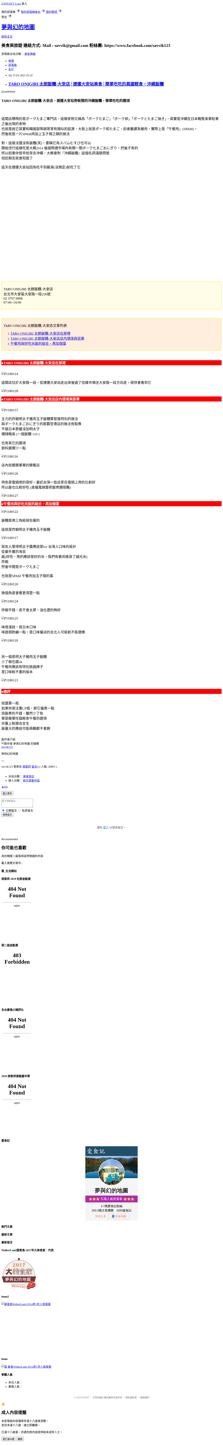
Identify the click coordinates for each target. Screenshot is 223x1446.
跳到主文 (7, 36)
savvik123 (7, 746)
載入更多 (7, 793)
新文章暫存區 (31, 780)
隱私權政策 (131, 1397)
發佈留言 (7, 814)
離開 (20, 1439)
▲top (4, 786)
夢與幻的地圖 (18, 27)
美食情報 (30, 53)
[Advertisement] (105, 196)
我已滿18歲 (8, 1439)
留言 (34, 766)
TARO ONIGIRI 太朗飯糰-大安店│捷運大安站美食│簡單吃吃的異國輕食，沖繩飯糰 (86, 84)
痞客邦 (26, 766)
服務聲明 (144, 1397)
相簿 (11, 60)
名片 (11, 69)
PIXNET (85, 1397)
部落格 (12, 65)
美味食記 (28, 776)
